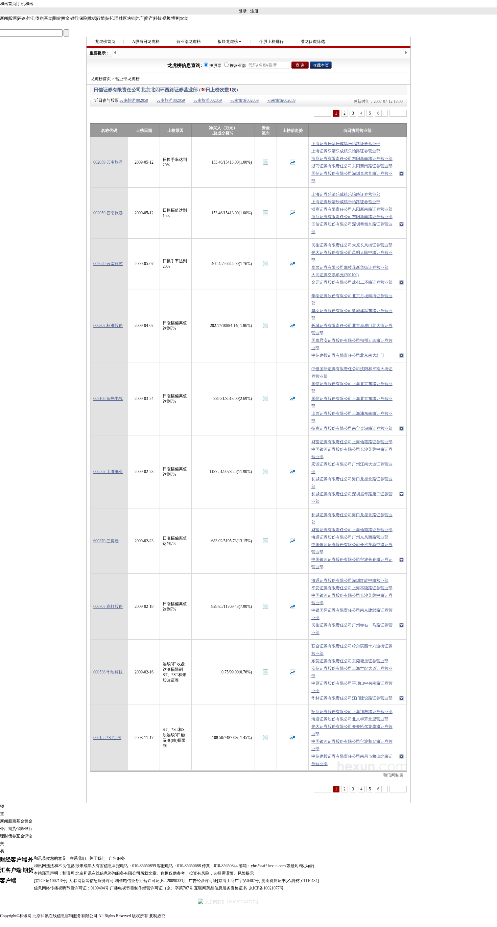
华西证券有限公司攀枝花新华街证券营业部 (349, 267)
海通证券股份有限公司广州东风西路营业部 (349, 537)
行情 (101, 18)
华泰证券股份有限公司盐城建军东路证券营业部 (352, 314)
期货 (57, 18)
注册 (254, 11)
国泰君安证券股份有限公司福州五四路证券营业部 (352, 344)
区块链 (129, 18)
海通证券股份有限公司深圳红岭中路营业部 (349, 580)
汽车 (140, 18)
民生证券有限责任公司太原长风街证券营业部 (352, 245)
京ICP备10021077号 (266, 888)
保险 (83, 18)
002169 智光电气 (108, 398)
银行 (74, 18)
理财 (118, 18)
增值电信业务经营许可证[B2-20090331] (150, 880)
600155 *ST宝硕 (107, 737)
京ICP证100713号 (50, 880)
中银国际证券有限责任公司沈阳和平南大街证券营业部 (352, 372)
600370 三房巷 (106, 541)
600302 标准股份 (108, 325)
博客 (175, 18)
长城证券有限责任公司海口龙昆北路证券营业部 (352, 483)
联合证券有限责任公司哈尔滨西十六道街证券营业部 (352, 650)
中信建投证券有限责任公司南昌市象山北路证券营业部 (352, 760)
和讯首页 (8, 3)
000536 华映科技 (108, 672)
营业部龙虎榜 (188, 41)
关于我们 (97, 858)
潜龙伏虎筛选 (313, 41)
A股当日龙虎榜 (146, 41)
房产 (149, 18)
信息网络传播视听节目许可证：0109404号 (71, 888)
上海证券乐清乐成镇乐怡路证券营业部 (345, 143)
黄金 (66, 18)
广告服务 (117, 858)
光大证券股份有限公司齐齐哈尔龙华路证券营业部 (352, 730)
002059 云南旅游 (108, 162)
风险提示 (246, 873)
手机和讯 (25, 3)
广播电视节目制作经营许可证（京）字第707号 (151, 888)
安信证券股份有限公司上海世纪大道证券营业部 (352, 672)
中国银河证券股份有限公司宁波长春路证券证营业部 (352, 563)
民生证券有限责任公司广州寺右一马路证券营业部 (352, 629)
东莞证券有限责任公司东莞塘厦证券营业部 (349, 661)
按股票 (215, 65)
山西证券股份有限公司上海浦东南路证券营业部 (352, 417)
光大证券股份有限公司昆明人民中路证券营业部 (352, 256)
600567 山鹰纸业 (108, 471)
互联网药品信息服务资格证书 (220, 888)
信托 (109, 18)
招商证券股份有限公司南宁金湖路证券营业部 (352, 428)
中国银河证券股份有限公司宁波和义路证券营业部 (352, 745)
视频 (166, 18)
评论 (22, 18)
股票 (13, 18)
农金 (184, 18)
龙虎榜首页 (105, 41)
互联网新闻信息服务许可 (91, 880)
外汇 (30, 18)
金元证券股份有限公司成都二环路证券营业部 (352, 282)
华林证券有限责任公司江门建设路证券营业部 (352, 698)
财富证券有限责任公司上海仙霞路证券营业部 (352, 441)
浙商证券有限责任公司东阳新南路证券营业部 (352, 158)
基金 (48, 18)
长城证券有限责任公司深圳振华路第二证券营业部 (352, 498)
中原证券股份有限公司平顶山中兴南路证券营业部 (352, 687)
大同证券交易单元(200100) (335, 274)
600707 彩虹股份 (108, 606)
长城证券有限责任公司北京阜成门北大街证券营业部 (352, 329)
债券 (39, 18)
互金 (20, 836)
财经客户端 (13, 859)
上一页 (322, 113)
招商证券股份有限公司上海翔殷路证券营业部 (352, 711)
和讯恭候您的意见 (50, 858)
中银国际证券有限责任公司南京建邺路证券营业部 (352, 614)
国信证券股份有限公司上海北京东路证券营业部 (352, 387)
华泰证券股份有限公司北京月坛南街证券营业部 (352, 299)
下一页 (398, 113)
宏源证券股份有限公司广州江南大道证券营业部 (352, 468)
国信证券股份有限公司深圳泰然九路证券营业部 (352, 177)
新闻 (4, 18)
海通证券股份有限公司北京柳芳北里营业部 (349, 719)
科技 (157, 18)
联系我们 (78, 858)
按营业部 (238, 65)
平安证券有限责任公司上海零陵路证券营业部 (352, 588)
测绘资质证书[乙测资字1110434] (290, 880)
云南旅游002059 (134, 100)
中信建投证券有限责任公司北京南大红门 (347, 355)
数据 (92, 18)
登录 (243, 11)
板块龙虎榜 (228, 41)
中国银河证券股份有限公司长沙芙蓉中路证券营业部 (352, 453)
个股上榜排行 (271, 41)
